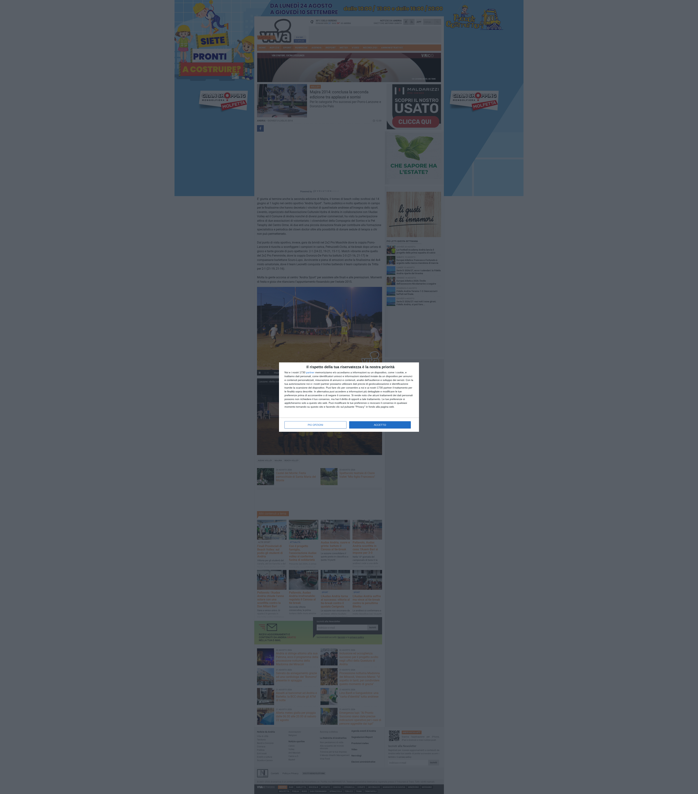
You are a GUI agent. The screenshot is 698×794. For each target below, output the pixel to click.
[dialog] (349, 397)
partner (310, 372)
